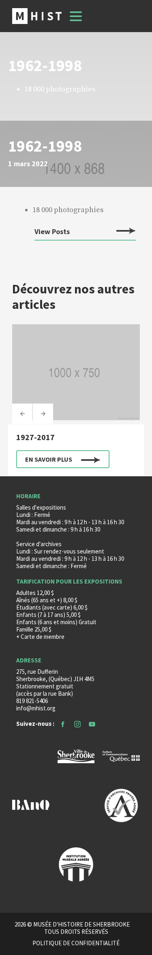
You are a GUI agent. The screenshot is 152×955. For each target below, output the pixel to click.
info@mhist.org (36, 708)
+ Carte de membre (40, 636)
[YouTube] (92, 723)
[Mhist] (37, 16)
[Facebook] (63, 723)
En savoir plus (48, 459)
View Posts (52, 232)
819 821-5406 (32, 701)
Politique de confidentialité (76, 943)
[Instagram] (77, 723)
